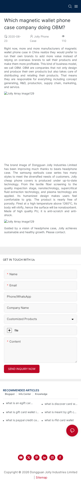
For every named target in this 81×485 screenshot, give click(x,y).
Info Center (25, 393)
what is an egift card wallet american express (20, 403)
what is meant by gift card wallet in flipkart (61, 412)
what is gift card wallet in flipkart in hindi (22, 412)
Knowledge (41, 393)
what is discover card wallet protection (61, 403)
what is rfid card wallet (59, 420)
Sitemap (41, 477)
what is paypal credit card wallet (22, 420)
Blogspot (10, 393)
